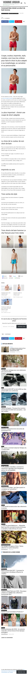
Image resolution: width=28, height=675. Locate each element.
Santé (3, 387)
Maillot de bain (5, 13)
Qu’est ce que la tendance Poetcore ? (12, 612)
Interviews (3, 524)
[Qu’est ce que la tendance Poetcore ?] (14, 602)
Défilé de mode (4, 569)
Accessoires (3, 406)
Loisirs (3, 446)
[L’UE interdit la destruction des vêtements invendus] (14, 497)
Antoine (2, 392)
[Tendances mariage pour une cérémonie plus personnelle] (14, 361)
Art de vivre (3, 368)
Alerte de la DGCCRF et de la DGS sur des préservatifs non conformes (13, 390)
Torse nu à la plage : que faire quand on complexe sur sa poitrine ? (13, 488)
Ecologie (3, 505)
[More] (24, 21)
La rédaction (7, 18)
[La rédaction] (2, 18)
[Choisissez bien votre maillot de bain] (6, 288)
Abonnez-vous (21, 326)
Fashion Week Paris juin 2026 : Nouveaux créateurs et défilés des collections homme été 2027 (13, 592)
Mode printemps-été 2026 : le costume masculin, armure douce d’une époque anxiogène (13, 630)
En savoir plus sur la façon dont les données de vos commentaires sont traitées (12, 671)
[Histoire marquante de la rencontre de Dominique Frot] (14, 419)
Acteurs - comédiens (5, 427)
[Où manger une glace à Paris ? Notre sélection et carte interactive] (14, 537)
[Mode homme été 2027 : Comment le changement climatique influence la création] (14, 561)
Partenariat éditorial (13, 13)
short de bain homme (8, 98)
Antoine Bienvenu (12, 351)
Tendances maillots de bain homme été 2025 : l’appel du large (6, 308)
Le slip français (7, 334)
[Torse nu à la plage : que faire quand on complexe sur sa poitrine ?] (14, 478)
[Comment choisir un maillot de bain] (18, 288)
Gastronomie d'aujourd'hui (6, 544)
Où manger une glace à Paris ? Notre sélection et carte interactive (12, 547)
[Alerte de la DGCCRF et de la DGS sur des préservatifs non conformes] (14, 380)
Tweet (14, 276)
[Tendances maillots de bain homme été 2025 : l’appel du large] (6, 302)
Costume (3, 627)
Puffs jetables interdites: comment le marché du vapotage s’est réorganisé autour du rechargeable (12, 468)
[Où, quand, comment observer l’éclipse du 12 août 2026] (14, 438)
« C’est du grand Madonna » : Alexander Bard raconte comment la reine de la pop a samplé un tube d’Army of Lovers (13, 527)
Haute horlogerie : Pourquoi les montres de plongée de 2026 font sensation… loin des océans (13, 409)
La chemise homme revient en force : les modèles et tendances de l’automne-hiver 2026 (18, 349)
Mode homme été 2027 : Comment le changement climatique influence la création (12, 572)
